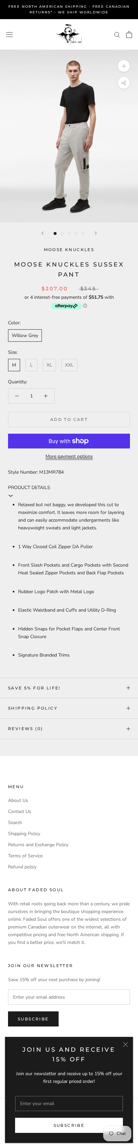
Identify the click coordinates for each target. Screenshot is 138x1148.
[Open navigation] (9, 34)
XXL (69, 365)
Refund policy (22, 867)
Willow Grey (25, 335)
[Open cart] (129, 34)
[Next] (96, 233)
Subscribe (69, 1125)
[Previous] (43, 233)
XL (49, 365)
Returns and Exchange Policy (38, 845)
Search (15, 822)
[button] (69, 491)
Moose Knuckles (69, 249)
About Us (18, 800)
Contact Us (19, 811)
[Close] (125, 1044)
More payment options (69, 456)
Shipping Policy (33, 708)
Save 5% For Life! (34, 687)
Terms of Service (25, 856)
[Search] (117, 34)
